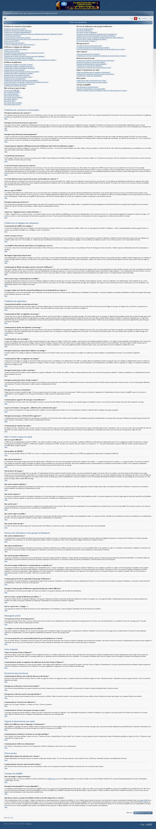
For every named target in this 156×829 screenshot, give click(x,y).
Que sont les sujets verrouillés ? (13, 103)
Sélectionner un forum (143, 813)
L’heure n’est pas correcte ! (12, 51)
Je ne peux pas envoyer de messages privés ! (89, 46)
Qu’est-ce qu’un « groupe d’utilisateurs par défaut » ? (92, 39)
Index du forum (8, 818)
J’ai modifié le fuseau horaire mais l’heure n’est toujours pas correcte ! (24, 53)
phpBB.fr (29, 824)
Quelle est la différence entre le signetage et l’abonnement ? (93, 72)
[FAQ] (135, 18)
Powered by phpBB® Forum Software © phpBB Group (149, 824)
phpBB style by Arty (141, 824)
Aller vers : (129, 813)
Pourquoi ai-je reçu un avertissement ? (15, 79)
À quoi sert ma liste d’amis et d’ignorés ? (88, 54)
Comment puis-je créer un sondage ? (14, 70)
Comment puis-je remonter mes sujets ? (15, 85)
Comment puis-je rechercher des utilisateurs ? (90, 66)
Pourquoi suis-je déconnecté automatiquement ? (17, 32)
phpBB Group (51, 779)
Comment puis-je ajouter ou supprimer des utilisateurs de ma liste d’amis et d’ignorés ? (102, 56)
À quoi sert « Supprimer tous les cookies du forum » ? (19, 44)
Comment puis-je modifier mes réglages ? (16, 49)
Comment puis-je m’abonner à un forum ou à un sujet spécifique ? (96, 74)
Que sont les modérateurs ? (84, 30)
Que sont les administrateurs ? (85, 29)
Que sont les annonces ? (11, 99)
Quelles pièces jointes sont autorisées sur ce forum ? (92, 80)
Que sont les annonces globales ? (13, 97)
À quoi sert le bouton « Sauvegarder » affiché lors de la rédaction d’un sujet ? (26, 82)
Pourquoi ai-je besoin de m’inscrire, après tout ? (18, 30)
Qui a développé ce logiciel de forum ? (88, 87)
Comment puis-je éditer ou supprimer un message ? (19, 66)
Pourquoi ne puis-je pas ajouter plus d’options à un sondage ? (21, 71)
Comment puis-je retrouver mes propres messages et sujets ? (94, 67)
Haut (6, 119)
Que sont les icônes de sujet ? (12, 104)
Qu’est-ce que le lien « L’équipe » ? (87, 41)
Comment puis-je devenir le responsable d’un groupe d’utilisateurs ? (96, 36)
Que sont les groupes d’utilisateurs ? (87, 32)
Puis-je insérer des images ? (12, 95)
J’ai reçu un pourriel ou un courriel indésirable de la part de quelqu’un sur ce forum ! (101, 49)
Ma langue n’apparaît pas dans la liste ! (15, 54)
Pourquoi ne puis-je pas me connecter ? (15, 29)
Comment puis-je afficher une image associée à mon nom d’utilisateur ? (24, 56)
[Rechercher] (131, 18)
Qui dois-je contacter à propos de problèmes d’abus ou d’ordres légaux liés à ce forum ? (102, 90)
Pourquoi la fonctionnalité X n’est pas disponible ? (91, 89)
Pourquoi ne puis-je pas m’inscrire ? (14, 43)
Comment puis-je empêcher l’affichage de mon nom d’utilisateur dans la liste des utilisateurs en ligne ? (33, 34)
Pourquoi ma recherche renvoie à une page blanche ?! (92, 64)
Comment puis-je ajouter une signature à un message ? (19, 68)
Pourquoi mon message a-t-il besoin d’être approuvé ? (19, 84)
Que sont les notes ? (10, 101)
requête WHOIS (144, 800)
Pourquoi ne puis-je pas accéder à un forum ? (17, 75)
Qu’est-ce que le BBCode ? (12, 90)
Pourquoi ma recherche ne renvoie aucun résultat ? (91, 62)
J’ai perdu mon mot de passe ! (12, 36)
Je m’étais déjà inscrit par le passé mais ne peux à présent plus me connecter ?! (26, 39)
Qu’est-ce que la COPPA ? (11, 41)
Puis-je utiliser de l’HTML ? (12, 92)
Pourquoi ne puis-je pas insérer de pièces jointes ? (18, 77)
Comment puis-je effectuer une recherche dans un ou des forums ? (96, 60)
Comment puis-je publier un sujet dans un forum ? (18, 64)
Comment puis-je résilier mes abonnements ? (89, 76)
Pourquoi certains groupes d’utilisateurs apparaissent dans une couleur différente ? (100, 37)
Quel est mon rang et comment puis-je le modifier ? (18, 58)
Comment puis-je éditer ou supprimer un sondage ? (18, 73)
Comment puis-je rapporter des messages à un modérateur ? (21, 80)
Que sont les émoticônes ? (11, 94)
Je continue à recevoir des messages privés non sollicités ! (93, 47)
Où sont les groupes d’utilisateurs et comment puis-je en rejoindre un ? (97, 34)
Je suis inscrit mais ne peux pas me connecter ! (17, 37)
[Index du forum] (5, 18)
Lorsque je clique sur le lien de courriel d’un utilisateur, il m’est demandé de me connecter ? (30, 60)
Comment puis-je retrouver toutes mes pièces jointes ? (92, 82)
